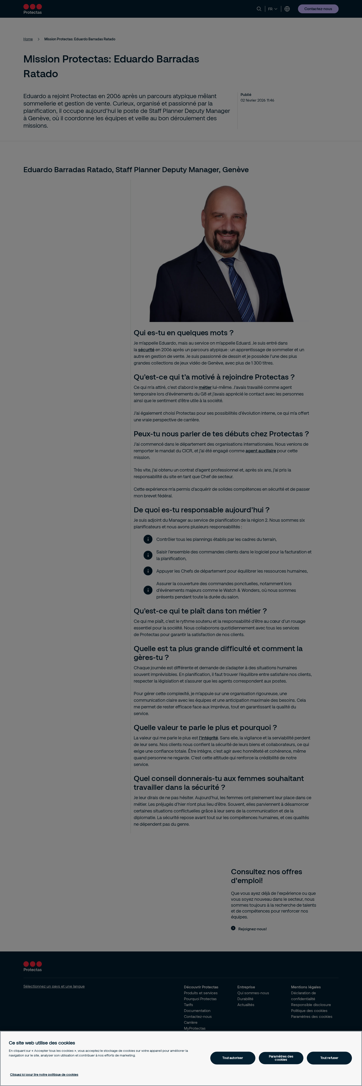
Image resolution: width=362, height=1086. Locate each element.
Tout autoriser (232, 1058)
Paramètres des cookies (281, 1057)
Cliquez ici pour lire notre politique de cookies (44, 1074)
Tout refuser (329, 1058)
